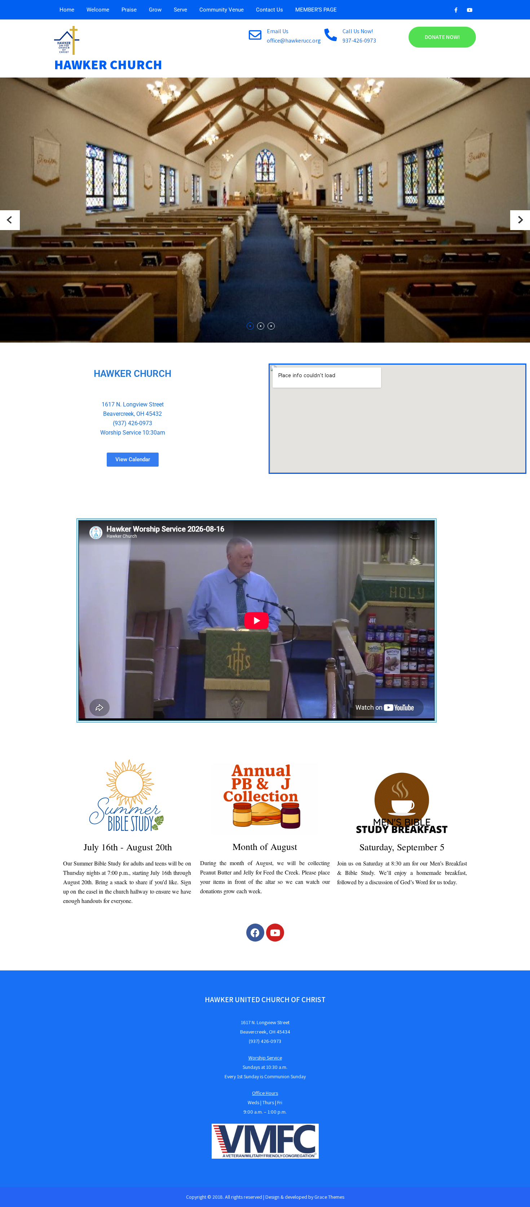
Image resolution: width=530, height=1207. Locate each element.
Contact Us (269, 9)
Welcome (98, 9)
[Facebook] (255, 933)
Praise (129, 9)
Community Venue (221, 9)
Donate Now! (442, 37)
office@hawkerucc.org (294, 40)
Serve (180, 9)
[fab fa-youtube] (469, 11)
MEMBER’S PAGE (316, 9)
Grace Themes (329, 1197)
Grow (155, 9)
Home (66, 9)
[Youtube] (275, 933)
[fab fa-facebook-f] (456, 11)
